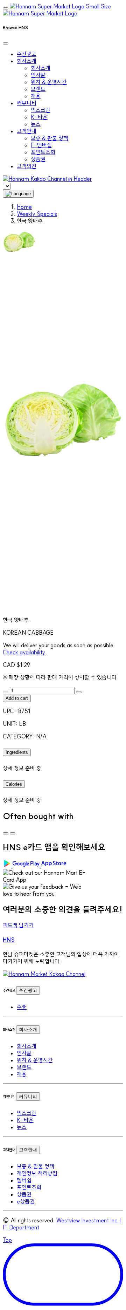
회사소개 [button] (26, 60)
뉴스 (36, 124)
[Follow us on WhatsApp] (44, 973)
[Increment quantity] (79, 692)
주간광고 (26, 53)
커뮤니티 (28, 1096)
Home (24, 206)
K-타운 (39, 117)
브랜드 (38, 89)
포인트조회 (43, 152)
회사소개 (40, 67)
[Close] (5, 43)
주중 (22, 1006)
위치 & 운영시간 (49, 82)
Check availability (24, 652)
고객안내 (28, 1149)
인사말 (38, 75)
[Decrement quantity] (5, 692)
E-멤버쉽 (41, 145)
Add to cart (17, 698)
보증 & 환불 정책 (49, 138)
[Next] (12, 833)
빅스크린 (40, 110)
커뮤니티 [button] (26, 103)
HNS (9, 939)
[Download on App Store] (54, 865)
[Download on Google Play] (22, 865)
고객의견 (26, 166)
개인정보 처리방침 (37, 1173)
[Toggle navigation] (5, 8)
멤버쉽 (24, 1180)
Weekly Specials (37, 213)
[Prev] (5, 833)
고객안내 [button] (26, 131)
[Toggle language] (18, 194)
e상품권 (26, 1201)
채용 (36, 96)
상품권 (38, 159)
